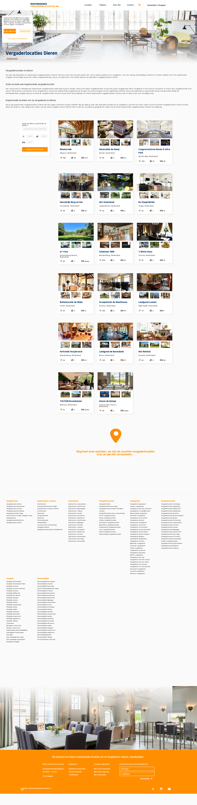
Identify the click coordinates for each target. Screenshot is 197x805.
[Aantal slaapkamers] (23, 142)
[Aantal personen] (23, 136)
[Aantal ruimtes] (37, 136)
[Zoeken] (139, 5)
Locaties (88, 5)
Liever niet (25, 31)
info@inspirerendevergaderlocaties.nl (53, 769)
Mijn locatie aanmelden (102, 769)
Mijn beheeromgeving (101, 772)
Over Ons (117, 5)
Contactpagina (48, 776)
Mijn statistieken (100, 775)
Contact (130, 5)
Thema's (102, 5)
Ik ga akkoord (10, 31)
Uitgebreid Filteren (35, 149)
